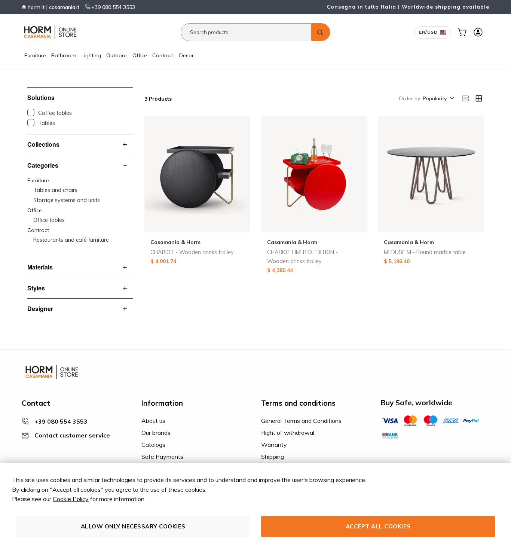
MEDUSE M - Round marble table (425, 252)
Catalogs (153, 445)
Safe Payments (162, 457)
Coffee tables (55, 113)
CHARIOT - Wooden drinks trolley (192, 252)
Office (139, 55)
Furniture (35, 55)
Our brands (156, 433)
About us (153, 421)
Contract (163, 55)
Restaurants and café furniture (71, 240)
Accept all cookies (378, 526)
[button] (438, 99)
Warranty (274, 445)
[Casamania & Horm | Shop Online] (52, 32)
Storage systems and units (66, 200)
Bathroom (63, 55)
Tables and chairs (55, 190)
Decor (186, 55)
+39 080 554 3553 (112, 7)
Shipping (272, 457)
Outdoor (116, 55)
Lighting (91, 55)
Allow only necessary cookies (133, 526)
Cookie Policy (71, 499)
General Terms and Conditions (301, 421)
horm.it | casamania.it (52, 7)
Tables (46, 123)
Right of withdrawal (287, 433)
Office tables (49, 220)
